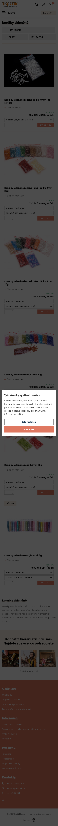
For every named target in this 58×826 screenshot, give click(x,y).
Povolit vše (29, 429)
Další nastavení (29, 422)
